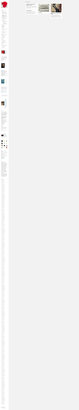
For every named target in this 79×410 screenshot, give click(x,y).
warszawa (4, 174)
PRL (4, 169)
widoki (2, 39)
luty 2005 (3, 394)
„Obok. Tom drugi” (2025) (4, 11)
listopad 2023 (3, 195)
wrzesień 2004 (3, 400)
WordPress (4, 407)
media (1, 166)
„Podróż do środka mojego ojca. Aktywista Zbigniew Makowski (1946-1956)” (4, 16)
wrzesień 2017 (3, 275)
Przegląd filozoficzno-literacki (3, 26)
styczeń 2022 (3, 213)
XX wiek (6, 175)
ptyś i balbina (5, 170)
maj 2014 (3, 320)
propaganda (2, 170)
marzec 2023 (3, 201)
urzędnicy (2, 174)
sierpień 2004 (3, 401)
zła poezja (3, 47)
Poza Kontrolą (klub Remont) (4, 34)
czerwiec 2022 (3, 207)
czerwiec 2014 (3, 319)
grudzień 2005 (3, 382)
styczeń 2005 (3, 395)
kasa (6, 165)
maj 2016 (3, 294)
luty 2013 (3, 338)
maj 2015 (3, 306)
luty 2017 (3, 283)
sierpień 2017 (3, 276)
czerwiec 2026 (3, 182)
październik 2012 (3, 343)
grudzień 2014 (3, 312)
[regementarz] (3, 20)
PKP (3, 169)
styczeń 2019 (3, 256)
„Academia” (2, 43)
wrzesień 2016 (3, 289)
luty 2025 (3, 189)
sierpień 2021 (3, 219)
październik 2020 (3, 231)
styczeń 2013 (3, 339)
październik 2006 (3, 370)
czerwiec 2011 (3, 362)
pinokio (2, 169)
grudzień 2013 (3, 326)
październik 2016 (3, 288)
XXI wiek (4, 175)
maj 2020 (3, 237)
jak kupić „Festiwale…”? (4, 24)
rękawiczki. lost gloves (5, 171)
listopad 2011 (3, 356)
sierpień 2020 (3, 233)
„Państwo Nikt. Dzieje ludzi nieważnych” (4, 12)
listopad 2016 (3, 287)
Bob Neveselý (2, 70)
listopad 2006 (3, 369)
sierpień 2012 (3, 345)
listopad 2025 (3, 188)
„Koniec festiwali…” (4, 18)
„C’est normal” (4, 130)
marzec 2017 (3, 282)
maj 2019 (3, 251)
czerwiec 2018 (3, 264)
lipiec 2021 (3, 220)
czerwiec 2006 (3, 375)
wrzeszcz (2, 175)
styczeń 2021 (3, 227)
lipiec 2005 (3, 388)
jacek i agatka (2, 165)
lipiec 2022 (3, 206)
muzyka (2, 33)
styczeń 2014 (3, 325)
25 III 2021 (40, 12)
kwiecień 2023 (3, 200)
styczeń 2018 (3, 270)
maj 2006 (3, 376)
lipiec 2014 (3, 318)
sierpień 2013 (3, 331)
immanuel (3, 37)
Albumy (3, 19)
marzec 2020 (3, 239)
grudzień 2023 (3, 194)
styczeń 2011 (3, 368)
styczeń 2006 (3, 381)
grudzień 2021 (3, 214)
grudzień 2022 (3, 202)
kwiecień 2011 (3, 364)
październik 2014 (3, 314)
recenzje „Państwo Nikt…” (4, 13)
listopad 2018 (3, 258)
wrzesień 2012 (3, 344)
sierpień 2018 (3, 262)
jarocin (4, 165)
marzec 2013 (3, 337)
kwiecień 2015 (3, 307)
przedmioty (2, 38)
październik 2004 (3, 399)
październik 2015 (3, 301)
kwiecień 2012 (3, 350)
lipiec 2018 (3, 263)
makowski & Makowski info (5, 23)
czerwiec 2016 (3, 293)
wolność (6, 174)
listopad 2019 (3, 244)
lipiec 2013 (3, 332)
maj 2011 (3, 363)
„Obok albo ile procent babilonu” (4, 17)
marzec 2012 (3, 351)
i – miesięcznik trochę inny (4, 29)
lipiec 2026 (3, 181)
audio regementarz (4, 21)
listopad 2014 (3, 313)
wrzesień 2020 (3, 232)
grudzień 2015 (3, 300)
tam (6, 82)
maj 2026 (3, 183)
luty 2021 (3, 226)
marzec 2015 (3, 308)
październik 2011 (3, 357)
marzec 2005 (3, 393)
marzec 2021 (3, 225)
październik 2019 (3, 245)
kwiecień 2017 (3, 281)
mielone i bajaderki (4, 166)
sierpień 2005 (3, 387)
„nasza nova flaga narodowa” (4, 42)
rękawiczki (2, 171)
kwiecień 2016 (3, 295)
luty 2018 (3, 269)
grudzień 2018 (3, 257)
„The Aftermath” (29, 10)
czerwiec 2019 (3, 250)
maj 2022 (3, 208)
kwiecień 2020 (3, 238)
